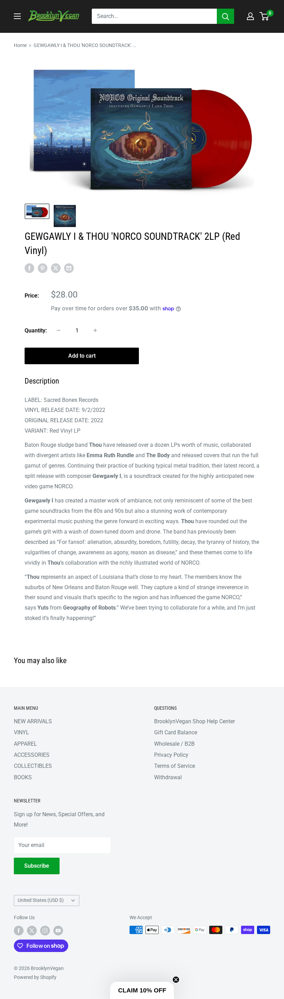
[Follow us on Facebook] (19, 930)
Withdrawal (168, 777)
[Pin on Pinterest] (42, 268)
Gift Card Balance (175, 732)
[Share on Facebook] (29, 268)
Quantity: (36, 330)
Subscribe (36, 866)
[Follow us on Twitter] (32, 930)
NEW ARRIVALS (33, 721)
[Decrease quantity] (58, 330)
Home (20, 45)
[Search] (225, 16)
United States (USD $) (41, 900)
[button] (142, 990)
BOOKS (23, 777)
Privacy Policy (171, 755)
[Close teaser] (175, 979)
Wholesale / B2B (174, 744)
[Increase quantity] (95, 330)
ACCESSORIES (32, 755)
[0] (264, 16)
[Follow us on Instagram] (45, 930)
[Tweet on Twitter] (56, 268)
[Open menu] (17, 16)
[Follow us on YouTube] (58, 930)
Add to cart (82, 355)
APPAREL (25, 744)
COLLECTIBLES (33, 766)
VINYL (21, 732)
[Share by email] (69, 268)
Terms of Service (174, 766)
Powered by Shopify (35, 977)
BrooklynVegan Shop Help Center (194, 721)
